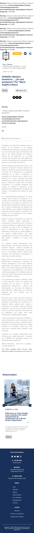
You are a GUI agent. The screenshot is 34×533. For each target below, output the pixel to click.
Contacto (15, 502)
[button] (14, 97)
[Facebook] (12, 456)
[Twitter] (15, 456)
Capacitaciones (17, 500)
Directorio (15, 489)
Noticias (9, 64)
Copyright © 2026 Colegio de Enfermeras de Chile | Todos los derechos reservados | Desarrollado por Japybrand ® (17, 528)
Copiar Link (22, 90)
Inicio (4, 64)
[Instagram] (20, 456)
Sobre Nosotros (17, 495)
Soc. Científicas (17, 497)
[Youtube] (17, 456)
